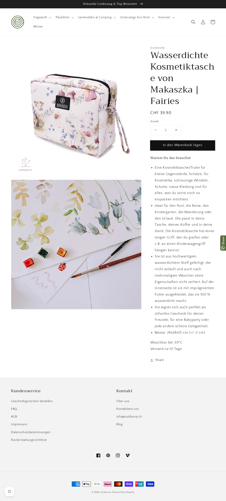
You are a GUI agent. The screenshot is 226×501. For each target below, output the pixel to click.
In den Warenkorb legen (182, 145)
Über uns (123, 401)
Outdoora (106, 492)
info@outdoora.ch (129, 416)
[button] (193, 22)
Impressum (19, 424)
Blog (119, 424)
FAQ (14, 409)
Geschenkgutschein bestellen (32, 401)
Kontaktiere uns (127, 409)
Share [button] (159, 360)
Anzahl (154, 121)
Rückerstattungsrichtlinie (29, 440)
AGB (14, 416)
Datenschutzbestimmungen (31, 432)
